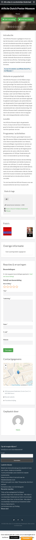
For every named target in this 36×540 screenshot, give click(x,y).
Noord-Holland (15, 209)
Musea (18, 14)
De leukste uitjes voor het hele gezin (12, 487)
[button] (18, 372)
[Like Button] (6, 199)
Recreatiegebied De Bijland (15, 492)
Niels (18, 430)
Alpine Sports (10, 504)
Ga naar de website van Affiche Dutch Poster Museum (17, 70)
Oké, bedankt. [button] (14, 537)
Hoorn (8, 209)
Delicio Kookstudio (25, 497)
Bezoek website (9, 397)
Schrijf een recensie (26, 19)
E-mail (5, 332)
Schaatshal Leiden (24, 501)
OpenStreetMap (16, 385)
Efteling (16, 506)
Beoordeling (7, 283)
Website (5, 339)
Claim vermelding (9, 19)
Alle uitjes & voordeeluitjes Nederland (17, 2)
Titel (5, 291)
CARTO (30, 385)
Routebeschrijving (10, 400)
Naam (5, 324)
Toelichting (7, 298)
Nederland (24, 209)
